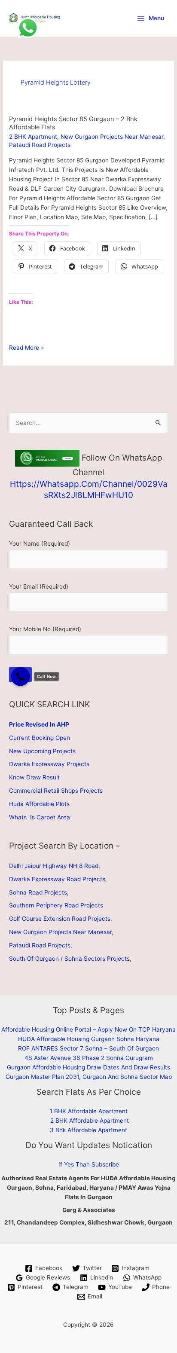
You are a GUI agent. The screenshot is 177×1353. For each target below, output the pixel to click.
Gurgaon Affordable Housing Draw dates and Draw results (88, 1067)
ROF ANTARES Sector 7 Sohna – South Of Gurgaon (88, 1048)
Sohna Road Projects (38, 892)
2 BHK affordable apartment (89, 1120)
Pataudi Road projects (39, 144)
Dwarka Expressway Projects (49, 763)
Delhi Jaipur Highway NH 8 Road (53, 865)
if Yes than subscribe (88, 1164)
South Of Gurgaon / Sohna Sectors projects (69, 958)
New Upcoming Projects (42, 751)
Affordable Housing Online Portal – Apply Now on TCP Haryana (88, 1029)
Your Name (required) (39, 543)
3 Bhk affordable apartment (88, 1130)
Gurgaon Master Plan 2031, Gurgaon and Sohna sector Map (89, 1076)
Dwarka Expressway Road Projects (57, 879)
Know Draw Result (34, 777)
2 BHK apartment (33, 136)
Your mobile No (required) (45, 629)
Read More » (26, 348)
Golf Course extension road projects (59, 918)
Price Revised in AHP (39, 724)
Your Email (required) (38, 586)
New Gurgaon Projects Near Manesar (112, 136)
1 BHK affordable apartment (89, 1111)
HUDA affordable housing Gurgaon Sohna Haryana (88, 1038)
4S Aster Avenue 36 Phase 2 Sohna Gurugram (88, 1057)
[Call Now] (20, 676)
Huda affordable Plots (39, 803)
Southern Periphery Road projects (56, 905)
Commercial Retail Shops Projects (56, 790)
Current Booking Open (39, 737)
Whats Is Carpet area (39, 817)
